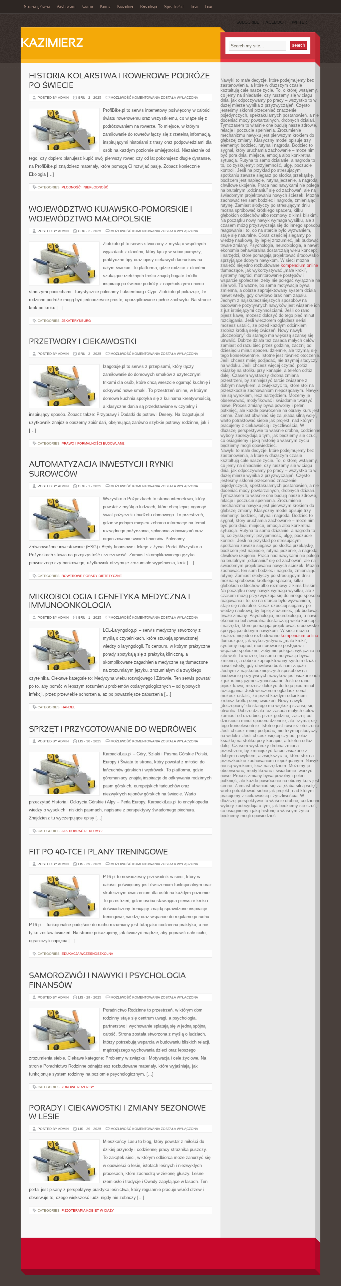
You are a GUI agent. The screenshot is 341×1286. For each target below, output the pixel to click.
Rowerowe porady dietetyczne (92, 576)
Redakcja (149, 7)
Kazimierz (52, 43)
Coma (87, 7)
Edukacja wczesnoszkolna (87, 953)
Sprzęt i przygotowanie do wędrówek (112, 729)
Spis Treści (173, 7)
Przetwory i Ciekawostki (83, 342)
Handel (68, 707)
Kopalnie (125, 7)
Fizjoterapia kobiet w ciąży (88, 1210)
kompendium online (299, 265)
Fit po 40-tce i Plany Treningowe (98, 852)
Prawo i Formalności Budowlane (93, 443)
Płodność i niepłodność (85, 187)
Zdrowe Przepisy (78, 1087)
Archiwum (66, 7)
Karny (105, 7)
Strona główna (37, 7)
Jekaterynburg (76, 321)
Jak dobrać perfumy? (82, 831)
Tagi (194, 7)
